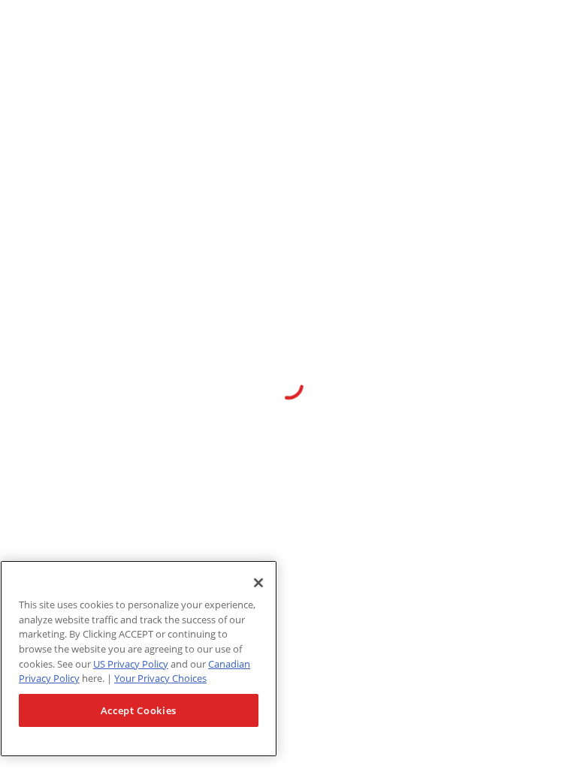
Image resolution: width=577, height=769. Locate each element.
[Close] (258, 582)
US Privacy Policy (130, 664)
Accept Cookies (139, 710)
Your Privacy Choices (160, 678)
